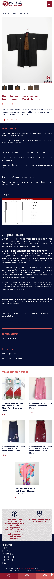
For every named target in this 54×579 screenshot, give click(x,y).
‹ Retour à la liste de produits (15, 13)
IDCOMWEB (40, 570)
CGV (4, 563)
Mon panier (7, 560)
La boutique (8, 554)
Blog (4, 548)
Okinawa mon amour (26, 568)
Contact (6, 551)
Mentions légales (41, 568)
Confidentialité (16, 570)
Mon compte (8, 557)
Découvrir (7, 545)
